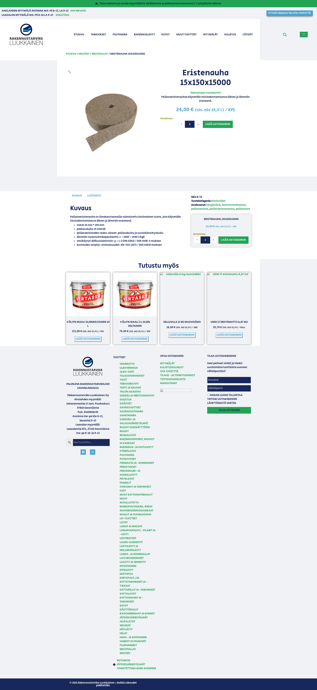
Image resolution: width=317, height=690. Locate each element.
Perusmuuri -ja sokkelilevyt (130, 473)
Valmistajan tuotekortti (205, 93)
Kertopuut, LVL (130, 578)
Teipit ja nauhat (130, 388)
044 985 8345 (78, 11)
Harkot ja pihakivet (133, 641)
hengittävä (213, 205)
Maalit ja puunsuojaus (135, 514)
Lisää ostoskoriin (217, 124)
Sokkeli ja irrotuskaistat (137, 396)
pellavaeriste (199, 209)
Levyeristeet (128, 538)
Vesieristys (127, 364)
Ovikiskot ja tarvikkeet (135, 487)
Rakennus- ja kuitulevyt (136, 447)
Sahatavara (128, 415)
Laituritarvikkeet (132, 558)
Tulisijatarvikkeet (132, 376)
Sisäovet (126, 404)
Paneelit (125, 483)
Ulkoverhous (129, 368)
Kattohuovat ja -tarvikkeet (131, 600)
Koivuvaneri (128, 566)
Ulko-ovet (127, 372)
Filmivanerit (128, 645)
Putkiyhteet (128, 459)
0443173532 (62, 15)
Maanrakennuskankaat (136, 511)
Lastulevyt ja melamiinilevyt (130, 548)
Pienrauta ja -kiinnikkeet (137, 463)
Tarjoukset (98, 34)
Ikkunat (125, 625)
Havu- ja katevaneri (133, 637)
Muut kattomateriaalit (136, 495)
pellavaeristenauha (222, 209)
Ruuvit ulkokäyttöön (135, 427)
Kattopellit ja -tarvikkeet (137, 590)
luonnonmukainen (234, 205)
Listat (124, 522)
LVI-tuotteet (128, 518)
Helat (123, 633)
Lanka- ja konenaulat (135, 554)
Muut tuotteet (186, 34)
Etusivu (79, 34)
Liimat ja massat (131, 526)
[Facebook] (83, 452)
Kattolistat (128, 594)
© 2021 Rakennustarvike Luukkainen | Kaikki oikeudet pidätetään (103, 684)
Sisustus (126, 400)
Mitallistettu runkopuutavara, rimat (136, 505)
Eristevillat (100, 54)
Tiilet (123, 380)
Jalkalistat (127, 621)
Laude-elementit (131, 542)
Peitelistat (127, 479)
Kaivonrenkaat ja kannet (137, 614)
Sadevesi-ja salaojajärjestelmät (134, 421)
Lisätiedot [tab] (94, 196)
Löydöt (248, 34)
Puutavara (120, 34)
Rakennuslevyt (144, 34)
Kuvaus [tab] (77, 196)
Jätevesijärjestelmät (134, 617)
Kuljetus (230, 34)
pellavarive (243, 209)
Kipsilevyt (126, 570)
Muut (123, 499)
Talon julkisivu (130, 392)
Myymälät (210, 34)
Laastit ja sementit (133, 562)
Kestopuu (126, 574)
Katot (165, 34)
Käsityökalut (129, 610)
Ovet (123, 491)
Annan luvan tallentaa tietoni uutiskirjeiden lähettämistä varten (225, 399)
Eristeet (84, 54)
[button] (285, 35)
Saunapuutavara (131, 411)
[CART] (304, 34)
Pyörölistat (128, 451)
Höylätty (126, 629)
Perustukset (128, 467)
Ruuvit (124, 431)
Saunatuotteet (130, 407)
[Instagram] (92, 452)
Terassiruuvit (129, 384)
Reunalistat (128, 435)
